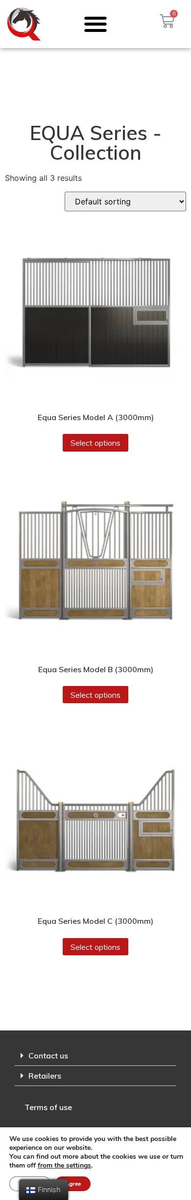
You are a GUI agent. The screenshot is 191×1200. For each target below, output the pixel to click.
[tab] (95, 1056)
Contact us (48, 1055)
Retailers (44, 1076)
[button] (95, 23)
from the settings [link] (64, 1165)
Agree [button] (73, 1184)
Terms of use (48, 1107)
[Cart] (167, 20)
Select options (95, 443)
